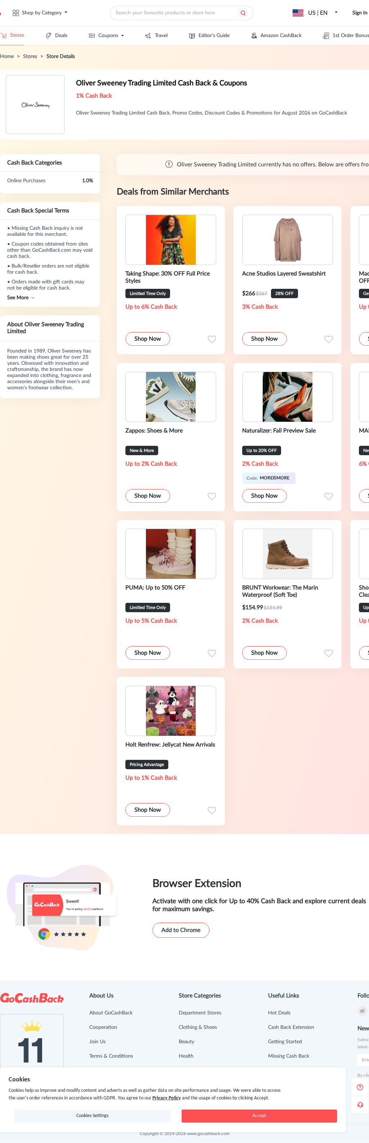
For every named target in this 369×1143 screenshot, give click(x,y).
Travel (161, 35)
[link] (7, 56)
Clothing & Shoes (198, 1027)
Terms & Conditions (111, 1056)
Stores (17, 35)
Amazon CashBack (281, 35)
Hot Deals (279, 1013)
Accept (259, 1116)
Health (186, 1056)
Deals (61, 35)
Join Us (97, 1041)
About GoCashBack (111, 1013)
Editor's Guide (214, 35)
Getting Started (285, 1041)
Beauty (186, 1041)
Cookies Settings (92, 1116)
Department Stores (200, 1013)
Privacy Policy (166, 1098)
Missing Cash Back (288, 1056)
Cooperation (103, 1027)
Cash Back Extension (291, 1027)
